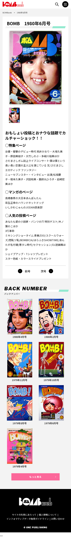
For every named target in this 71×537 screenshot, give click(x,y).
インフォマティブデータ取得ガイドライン (27, 518)
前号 (27, 271)
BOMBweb (7, 12)
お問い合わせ (58, 518)
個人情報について (48, 514)
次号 (43, 271)
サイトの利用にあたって (24, 514)
